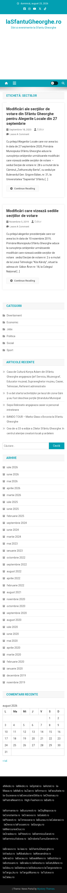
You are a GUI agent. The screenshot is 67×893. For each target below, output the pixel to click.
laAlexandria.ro (42, 853)
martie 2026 (14, 495)
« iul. (5, 760)
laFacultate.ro (56, 790)
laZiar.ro (29, 790)
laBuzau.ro (42, 819)
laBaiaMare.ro (37, 858)
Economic (12, 322)
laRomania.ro (10, 810)
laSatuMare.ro (54, 862)
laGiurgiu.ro (38, 824)
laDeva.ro (9, 824)
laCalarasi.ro (56, 819)
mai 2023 (12, 543)
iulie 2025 (12, 502)
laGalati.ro (43, 815)
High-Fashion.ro (34, 800)
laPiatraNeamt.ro (13, 800)
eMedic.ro (8, 786)
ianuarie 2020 (15, 668)
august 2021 (14, 592)
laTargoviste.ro (53, 867)
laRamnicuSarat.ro (43, 833)
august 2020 (14, 619)
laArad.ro (8, 858)
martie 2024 (14, 536)
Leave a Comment (19, 134)
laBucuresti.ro (28, 810)
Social (10, 343)
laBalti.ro (49, 800)
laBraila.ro (26, 862)
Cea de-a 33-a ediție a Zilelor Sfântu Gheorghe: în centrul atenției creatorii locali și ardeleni (35, 431)
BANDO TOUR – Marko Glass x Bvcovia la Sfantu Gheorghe (35, 419)
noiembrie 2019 (16, 682)
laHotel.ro (48, 786)
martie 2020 (14, 654)
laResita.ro (38, 862)
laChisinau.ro (50, 795)
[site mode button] (54, 83)
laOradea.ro (10, 833)
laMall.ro (18, 790)
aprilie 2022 (13, 578)
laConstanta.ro (11, 815)
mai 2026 (12, 481)
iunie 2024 (13, 529)
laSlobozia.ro (36, 867)
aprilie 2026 (13, 488)
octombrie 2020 (16, 606)
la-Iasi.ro (22, 848)
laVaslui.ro (10, 853)
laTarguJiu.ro (11, 872)
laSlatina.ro (21, 867)
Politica (11, 336)
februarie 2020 (15, 661)
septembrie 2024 (17, 522)
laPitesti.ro (24, 833)
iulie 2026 (12, 467)
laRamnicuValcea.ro (14, 838)
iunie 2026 (13, 474)
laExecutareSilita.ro (31, 795)
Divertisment (14, 315)
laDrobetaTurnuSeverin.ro (43, 838)
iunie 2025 (13, 508)
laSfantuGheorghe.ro (33, 21)
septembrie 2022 (17, 564)
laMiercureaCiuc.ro (14, 829)
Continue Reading (24, 188)
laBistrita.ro (54, 858)
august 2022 (14, 571)
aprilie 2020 (13, 647)
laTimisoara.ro (26, 819)
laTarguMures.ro (29, 872)
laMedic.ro (22, 786)
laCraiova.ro (29, 815)
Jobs (9, 329)
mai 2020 (12, 640)
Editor (40, 129)
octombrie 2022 (16, 557)
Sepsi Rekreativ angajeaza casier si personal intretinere (33, 407)
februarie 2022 (15, 585)
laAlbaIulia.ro (24, 853)
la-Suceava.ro (11, 795)
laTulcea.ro (47, 872)
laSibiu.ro (8, 867)
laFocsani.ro (22, 824)
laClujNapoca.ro (47, 810)
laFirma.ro (41, 790)
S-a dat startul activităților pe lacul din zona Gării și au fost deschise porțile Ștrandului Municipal (35, 396)
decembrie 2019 (16, 675)
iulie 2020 (12, 626)
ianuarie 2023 (15, 550)
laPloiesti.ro (9, 819)
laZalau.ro (9, 877)
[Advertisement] (33, 59)
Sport (10, 350)
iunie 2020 (13, 633)
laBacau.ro (21, 858)
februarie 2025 (15, 515)
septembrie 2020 (17, 613)
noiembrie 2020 (16, 599)
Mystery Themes (46, 889)
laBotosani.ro (10, 862)
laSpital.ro (36, 786)
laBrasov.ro (9, 848)
